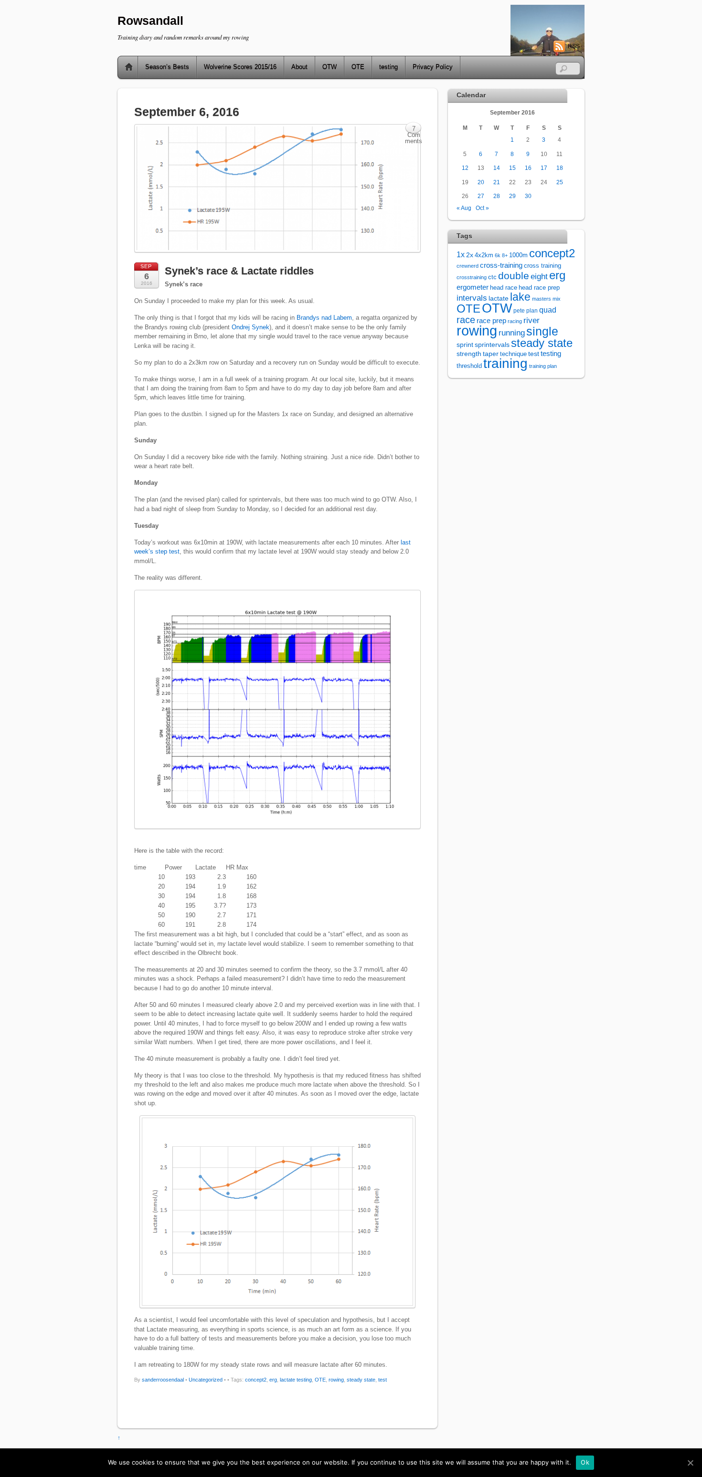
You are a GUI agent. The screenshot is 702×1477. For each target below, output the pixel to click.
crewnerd (468, 266)
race (466, 319)
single (542, 331)
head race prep (539, 287)
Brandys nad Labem (324, 317)
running (512, 332)
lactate (499, 298)
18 (559, 168)
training (505, 363)
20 (481, 182)
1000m (518, 255)
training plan (543, 366)
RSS (574, 46)
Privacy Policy (433, 67)
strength (469, 353)
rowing (336, 1380)
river (531, 320)
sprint (465, 344)
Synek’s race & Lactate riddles (239, 271)
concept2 (255, 1380)
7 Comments (413, 129)
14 (496, 168)
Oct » (482, 208)
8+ (505, 255)
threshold (469, 365)
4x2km (484, 255)
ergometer (473, 287)
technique (513, 353)
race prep (491, 320)
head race (503, 287)
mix (557, 299)
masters (541, 299)
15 (512, 168)
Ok (585, 1462)
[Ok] (690, 1462)
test (382, 1380)
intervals (472, 298)
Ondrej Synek (250, 327)
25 (559, 182)
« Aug (464, 208)
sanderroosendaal (163, 1380)
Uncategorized (206, 1380)
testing (388, 67)
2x (469, 255)
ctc (492, 277)
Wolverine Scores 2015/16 (240, 67)
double (513, 275)
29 (512, 196)
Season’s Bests (167, 67)
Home (125, 67)
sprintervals (492, 344)
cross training (542, 265)
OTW (329, 67)
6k (497, 255)
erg (273, 1380)
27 (481, 196)
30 (528, 196)
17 (544, 168)
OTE (357, 67)
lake (520, 297)
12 (465, 168)
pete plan (525, 310)
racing (515, 321)
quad (547, 309)
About (299, 67)
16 (528, 168)
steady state (361, 1380)
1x (461, 255)
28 (496, 196)
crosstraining (472, 277)
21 (496, 182)
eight (539, 276)
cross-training (501, 265)
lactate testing (296, 1380)
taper (491, 353)
